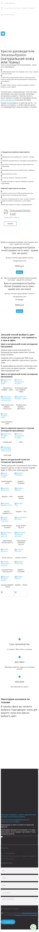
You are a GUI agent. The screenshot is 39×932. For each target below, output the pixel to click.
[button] (19, 272)
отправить (8, 922)
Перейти (10, 224)
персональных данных (30, 913)
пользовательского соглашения (25, 915)
